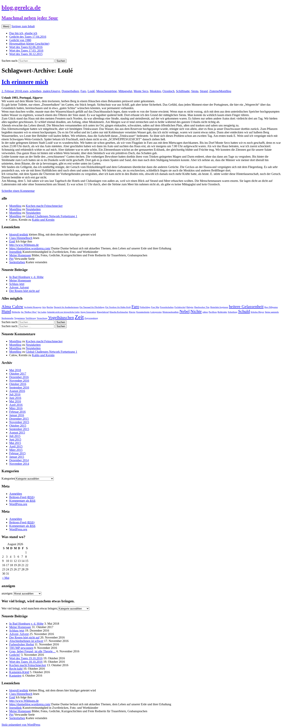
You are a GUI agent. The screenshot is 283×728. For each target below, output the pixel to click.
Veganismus (19, 318)
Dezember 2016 (19, 377)
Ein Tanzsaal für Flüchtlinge (92, 307)
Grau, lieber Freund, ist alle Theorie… (32, 651)
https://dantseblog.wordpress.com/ (29, 248)
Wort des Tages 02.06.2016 (26, 47)
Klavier (132, 312)
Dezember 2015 (19, 418)
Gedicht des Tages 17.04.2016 (27, 36)
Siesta (194, 91)
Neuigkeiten (33, 209)
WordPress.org (18, 504)
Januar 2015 (16, 456)
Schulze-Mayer (257, 312)
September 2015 (19, 429)
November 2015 (19, 422)
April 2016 (16, 404)
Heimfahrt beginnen (219, 307)
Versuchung (42, 318)
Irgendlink (15, 251)
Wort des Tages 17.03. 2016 (26, 50)
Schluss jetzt (16, 284)
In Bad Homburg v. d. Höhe (26, 277)
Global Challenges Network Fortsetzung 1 (51, 216)
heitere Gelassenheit (246, 306)
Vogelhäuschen (61, 317)
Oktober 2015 (17, 425)
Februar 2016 (17, 411)
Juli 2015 (14, 436)
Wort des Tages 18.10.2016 (26, 661)
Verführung (31, 318)
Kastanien (15, 675)
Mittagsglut (125, 91)
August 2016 (17, 391)
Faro (83, 91)
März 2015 (16, 449)
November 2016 (19, 380)
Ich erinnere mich (25, 81)
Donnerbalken (70, 91)
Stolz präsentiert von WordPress (21, 724)
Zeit (79, 317)
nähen (205, 312)
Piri (11, 258)
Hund (6, 311)
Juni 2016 (15, 398)
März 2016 (16, 408)
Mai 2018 (15, 370)
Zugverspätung (91, 318)
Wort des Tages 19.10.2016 (26, 658)
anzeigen (7, 593)
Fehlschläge (145, 307)
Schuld (244, 311)
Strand (204, 91)
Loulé (91, 91)
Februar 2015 (17, 453)
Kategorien (8, 478)
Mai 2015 (15, 443)
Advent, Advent (19, 287)
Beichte (50, 307)
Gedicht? (14, 654)
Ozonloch (168, 91)
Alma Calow (12, 306)
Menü (6, 26)
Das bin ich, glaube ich (23, 33)
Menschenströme (106, 91)
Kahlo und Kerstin (43, 219)
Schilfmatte (183, 91)
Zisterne (214, 91)
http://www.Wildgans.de (24, 245)
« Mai (5, 577)
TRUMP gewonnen (21, 647)
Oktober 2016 (17, 384)
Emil (12, 241)
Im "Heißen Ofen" (29, 312)
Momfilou (225, 91)
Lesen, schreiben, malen (35, 91)
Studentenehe (7, 318)
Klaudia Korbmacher (119, 312)
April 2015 (16, 446)
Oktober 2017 (17, 373)
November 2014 (19, 463)
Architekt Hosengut (32, 307)
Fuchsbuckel (180, 307)
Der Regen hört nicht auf (24, 291)
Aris (44, 307)
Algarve (55, 91)
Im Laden (42, 312)
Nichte (196, 311)
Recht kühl (16, 668)
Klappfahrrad (103, 312)
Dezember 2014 (19, 460)
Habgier (189, 307)
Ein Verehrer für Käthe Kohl (118, 307)
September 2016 (19, 387)
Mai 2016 (15, 401)
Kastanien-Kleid (19, 672)
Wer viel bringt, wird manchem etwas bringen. (30, 608)
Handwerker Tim (201, 307)
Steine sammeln (272, 312)
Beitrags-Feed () (21, 497)
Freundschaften (167, 307)
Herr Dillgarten (271, 307)
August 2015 (17, 432)
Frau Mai (155, 307)
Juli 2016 (14, 394)
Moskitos (155, 91)
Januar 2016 (16, 415)
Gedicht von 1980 (20, 40)
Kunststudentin (143, 312)
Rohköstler (222, 312)
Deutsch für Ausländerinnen (66, 307)
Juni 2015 (15, 439)
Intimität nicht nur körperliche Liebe (63, 312)
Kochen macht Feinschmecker (44, 205)
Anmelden (15, 493)
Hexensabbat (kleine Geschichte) (29, 43)
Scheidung (232, 312)
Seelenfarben (17, 262)
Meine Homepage (20, 255)
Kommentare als (22, 500)
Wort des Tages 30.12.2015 (26, 54)
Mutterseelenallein (170, 312)
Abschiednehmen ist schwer (26, 641)
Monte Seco (141, 91)
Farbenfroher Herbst (21, 644)
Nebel (184, 311)
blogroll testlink (18, 234)
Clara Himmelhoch (20, 238)
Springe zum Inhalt (23, 26)
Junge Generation (88, 312)
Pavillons (213, 312)
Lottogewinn (156, 312)
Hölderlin (16, 312)
